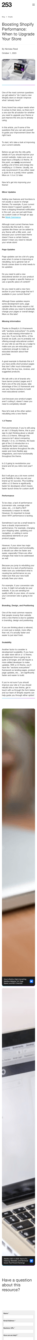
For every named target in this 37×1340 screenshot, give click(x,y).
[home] (7, 4)
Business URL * (9, 1328)
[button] (33, 4)
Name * (6, 1313)
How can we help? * (10, 1335)
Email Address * (9, 1321)
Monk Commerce (13, 217)
